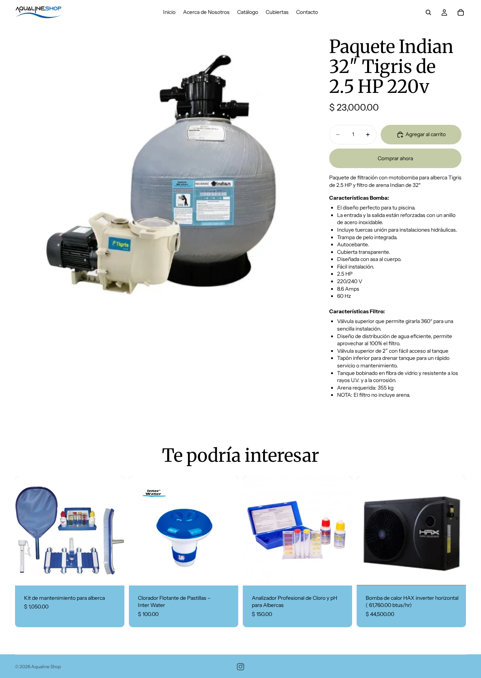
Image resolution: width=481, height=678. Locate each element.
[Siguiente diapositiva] (113, 530)
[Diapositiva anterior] (26, 530)
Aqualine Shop (46, 666)
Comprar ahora (395, 158)
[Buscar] (428, 12)
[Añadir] (112, 574)
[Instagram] (240, 666)
